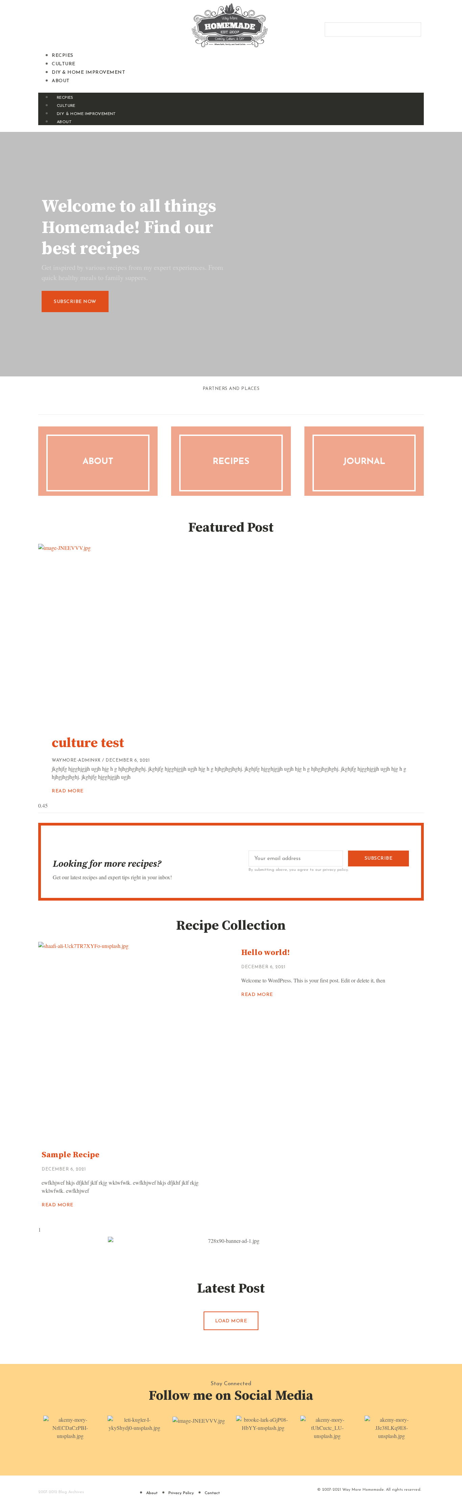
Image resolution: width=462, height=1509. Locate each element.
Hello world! (265, 953)
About (61, 81)
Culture (63, 64)
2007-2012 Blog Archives (61, 1492)
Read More (68, 791)
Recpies (62, 55)
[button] (231, 89)
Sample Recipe (70, 1155)
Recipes (231, 461)
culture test (88, 743)
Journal (364, 461)
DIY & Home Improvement (88, 72)
